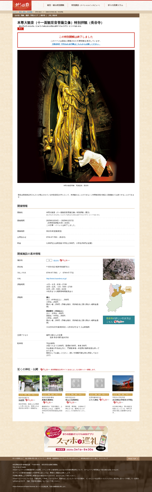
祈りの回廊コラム (115, 5)
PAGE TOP (132, 459)
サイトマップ (103, 458)
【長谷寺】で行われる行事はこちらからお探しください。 (76, 44)
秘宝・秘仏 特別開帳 (25, 12)
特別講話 (86, 5)
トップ (15, 12)
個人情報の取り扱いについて (34, 458)
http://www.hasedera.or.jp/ (56, 279)
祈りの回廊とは (18, 458)
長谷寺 (56, 261)
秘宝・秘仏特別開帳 (55, 5)
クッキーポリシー (72, 458)
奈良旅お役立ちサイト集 (89, 458)
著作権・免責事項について (55, 458)
